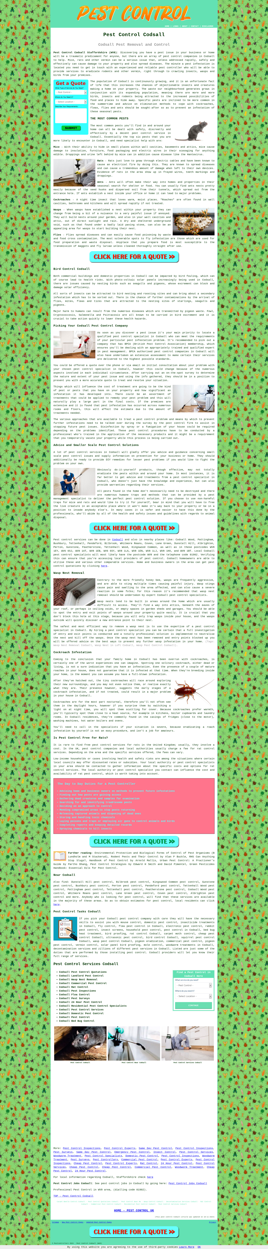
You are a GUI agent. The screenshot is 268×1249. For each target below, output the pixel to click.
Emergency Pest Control (132, 1152)
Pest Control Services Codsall (85, 964)
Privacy (212, 1222)
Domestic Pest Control (141, 1155)
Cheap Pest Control (88, 1163)
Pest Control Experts (119, 1148)
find (65, 882)
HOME (167, 26)
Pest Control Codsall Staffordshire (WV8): (85, 52)
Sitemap (55, 1222)
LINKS (175, 26)
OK (199, 1247)
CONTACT (195, 26)
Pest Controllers (105, 1159)
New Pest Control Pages (72, 1222)
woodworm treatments (180, 945)
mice (122, 154)
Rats (111, 160)
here (104, 566)
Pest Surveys (63, 1152)
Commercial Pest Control (139, 1159)
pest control (172, 56)
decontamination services (71, 948)
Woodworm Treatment (67, 1155)
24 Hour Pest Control (176, 1163)
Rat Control (148, 1163)
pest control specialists (72, 554)
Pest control (62, 539)
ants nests (196, 185)
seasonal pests (110, 111)
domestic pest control (160, 922)
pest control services (108, 745)
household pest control (143, 930)
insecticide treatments (197, 922)
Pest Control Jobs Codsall (188, 1183)
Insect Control (164, 1152)
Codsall (117, 539)
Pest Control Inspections (81, 1148)
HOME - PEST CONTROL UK (134, 1210)
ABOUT (184, 26)
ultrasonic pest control (124, 937)
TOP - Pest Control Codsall (73, 1196)
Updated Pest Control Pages (99, 1222)
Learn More (186, 1247)
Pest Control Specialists (103, 1155)
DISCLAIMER (207, 26)
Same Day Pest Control (155, 1148)
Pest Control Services (196, 1152)
